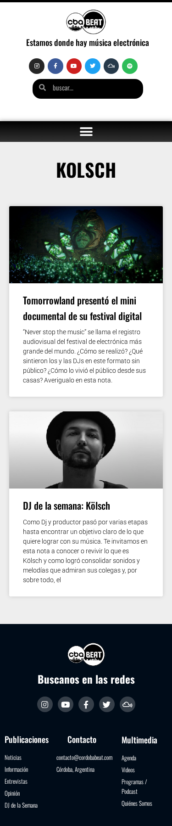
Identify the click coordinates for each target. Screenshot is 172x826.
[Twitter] (92, 66)
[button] (86, 131)
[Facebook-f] (55, 66)
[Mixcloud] (111, 66)
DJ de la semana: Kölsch (66, 505)
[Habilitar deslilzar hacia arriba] (154, 807)
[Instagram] (36, 66)
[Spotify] (130, 66)
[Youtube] (74, 66)
